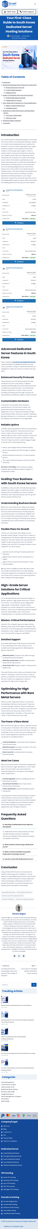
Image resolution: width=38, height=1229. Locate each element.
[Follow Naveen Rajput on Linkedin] (23, 956)
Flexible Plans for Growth (14, 100)
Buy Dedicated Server (8, 892)
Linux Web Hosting (9, 1210)
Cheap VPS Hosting (8, 899)
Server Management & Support (11, 1096)
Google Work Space (7, 1094)
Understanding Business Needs (15, 98)
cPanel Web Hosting (10, 1204)
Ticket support (28, 12)
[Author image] (8, 36)
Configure (20, 223)
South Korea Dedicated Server (24, 899)
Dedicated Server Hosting (19, 38)
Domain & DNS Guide (8, 1092)
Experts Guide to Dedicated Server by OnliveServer (16, 1005)
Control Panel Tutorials (8, 1085)
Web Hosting (5, 1101)
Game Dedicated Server (11, 1159)
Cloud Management (7, 1082)
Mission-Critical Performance (15, 106)
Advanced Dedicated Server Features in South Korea (20, 85)
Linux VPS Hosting (9, 1183)
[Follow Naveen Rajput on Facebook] (14, 956)
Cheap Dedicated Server (24, 892)
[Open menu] (35, 4)
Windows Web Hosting (11, 1207)
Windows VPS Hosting (10, 1180)
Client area (11, 12)
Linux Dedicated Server (11, 1162)
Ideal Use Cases (11, 118)
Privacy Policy (7, 1138)
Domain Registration (10, 1201)
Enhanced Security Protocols (15, 88)
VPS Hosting (5, 1099)
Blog (4, 1129)
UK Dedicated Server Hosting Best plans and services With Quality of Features (9, 971)
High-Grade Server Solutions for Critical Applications (20, 103)
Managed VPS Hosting (11, 1189)
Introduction (6, 82)
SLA (4, 1135)
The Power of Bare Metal (13, 115)
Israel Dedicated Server (11, 1153)
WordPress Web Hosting (11, 1213)
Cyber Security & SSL (7, 1087)
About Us (6, 1126)
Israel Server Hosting (13, 1221)
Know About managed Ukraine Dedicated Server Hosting (29, 969)
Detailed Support (11, 108)
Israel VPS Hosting (9, 1177)
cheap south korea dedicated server (12, 896)
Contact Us (7, 1132)
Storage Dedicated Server (12, 1156)
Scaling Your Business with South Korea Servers (18, 95)
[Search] (34, 985)
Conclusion (6, 123)
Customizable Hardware (14, 90)
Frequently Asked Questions (12, 121)
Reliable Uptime (11, 93)
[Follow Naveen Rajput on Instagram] (19, 956)
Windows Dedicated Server (12, 1165)
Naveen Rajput (16, 36)
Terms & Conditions (10, 1141)
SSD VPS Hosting (9, 1186)
